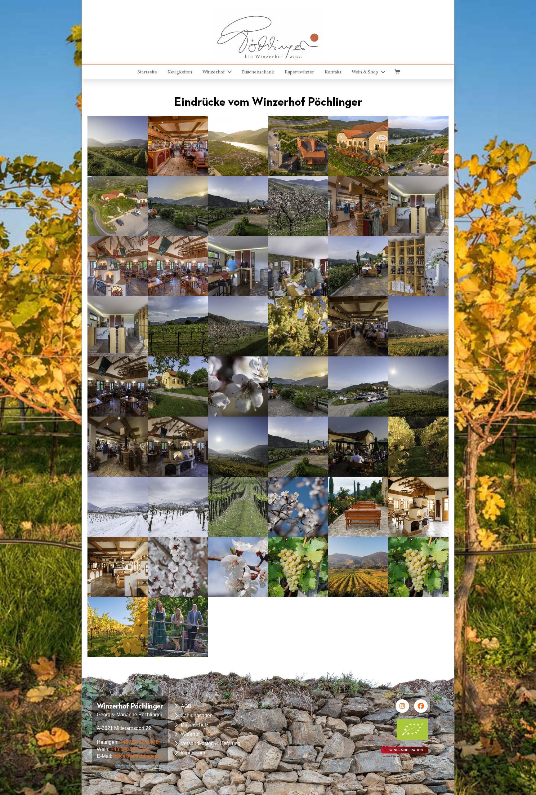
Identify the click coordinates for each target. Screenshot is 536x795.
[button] (397, 72)
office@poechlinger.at (137, 756)
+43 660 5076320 (130, 749)
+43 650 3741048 (139, 742)
